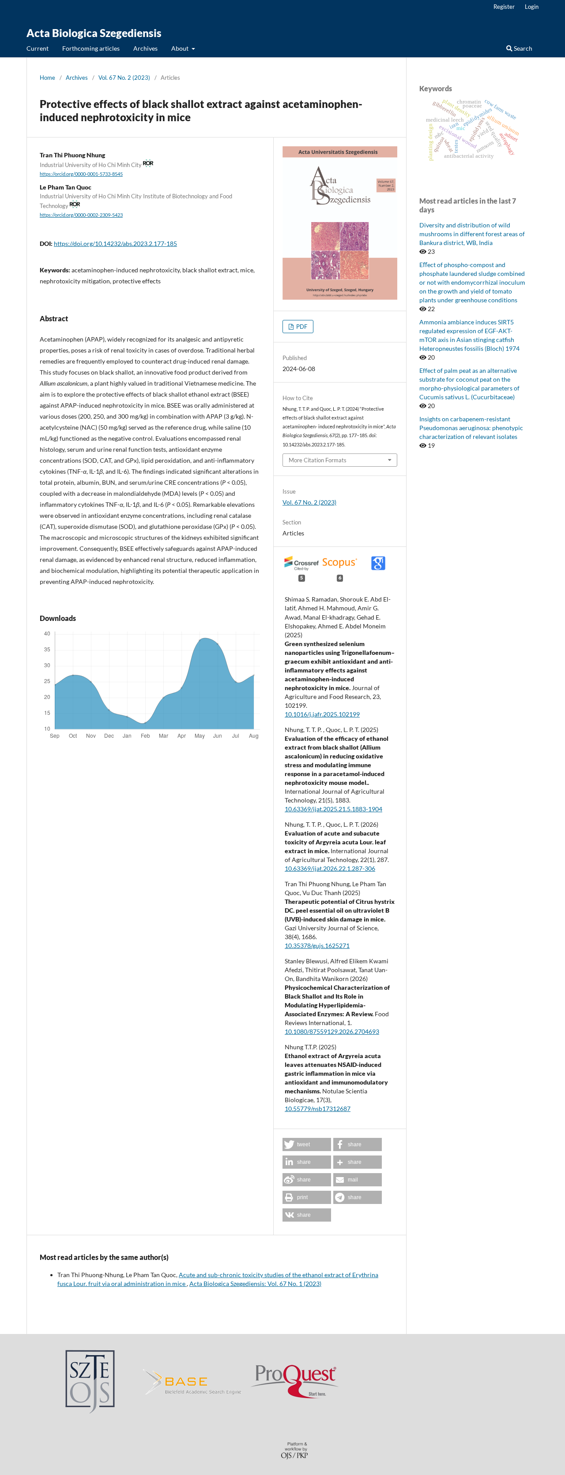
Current (37, 48)
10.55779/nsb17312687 (317, 1108)
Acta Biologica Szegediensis (94, 32)
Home (47, 77)
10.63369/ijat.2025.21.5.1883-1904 (333, 809)
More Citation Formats (318, 460)
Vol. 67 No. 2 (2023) (124, 77)
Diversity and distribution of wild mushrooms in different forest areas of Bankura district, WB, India (472, 233)
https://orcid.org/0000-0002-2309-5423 (81, 215)
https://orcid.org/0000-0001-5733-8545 (81, 174)
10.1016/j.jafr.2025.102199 (322, 714)
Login (532, 6)
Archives (145, 48)
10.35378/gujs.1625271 (317, 945)
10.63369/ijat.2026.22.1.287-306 (330, 868)
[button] (306, 1144)
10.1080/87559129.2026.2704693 (332, 1031)
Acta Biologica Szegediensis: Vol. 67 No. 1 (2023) (255, 1283)
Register (504, 6)
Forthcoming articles (91, 48)
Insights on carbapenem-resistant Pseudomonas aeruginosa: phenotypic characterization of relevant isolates (471, 427)
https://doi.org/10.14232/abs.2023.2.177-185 (115, 243)
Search (522, 48)
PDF (301, 326)
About (180, 48)
